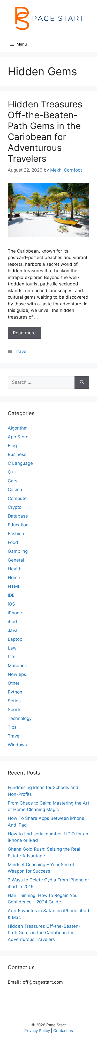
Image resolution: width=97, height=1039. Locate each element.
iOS (11, 604)
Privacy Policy (37, 1030)
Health (14, 568)
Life (12, 656)
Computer (18, 498)
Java (13, 630)
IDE (11, 595)
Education (18, 524)
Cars (12, 480)
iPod (12, 621)
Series (14, 700)
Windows (17, 744)
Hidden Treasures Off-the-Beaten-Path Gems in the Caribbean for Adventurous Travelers (45, 131)
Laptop (15, 639)
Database (18, 516)
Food (13, 542)
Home (14, 577)
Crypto (14, 507)
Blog (12, 445)
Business (17, 454)
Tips (12, 727)
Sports (14, 709)
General (16, 560)
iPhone (15, 612)
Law (12, 648)
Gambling (18, 551)
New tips (17, 674)
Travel (21, 351)
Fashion (16, 533)
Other (13, 683)
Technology (20, 718)
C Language (20, 463)
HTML (14, 586)
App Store (18, 436)
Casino (15, 489)
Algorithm (18, 428)
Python (15, 692)
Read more (24, 332)
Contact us (63, 1030)
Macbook (17, 665)
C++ (12, 472)
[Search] (81, 382)
